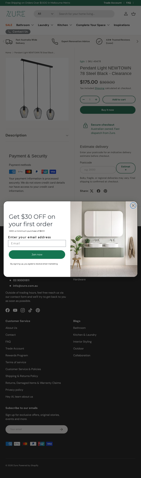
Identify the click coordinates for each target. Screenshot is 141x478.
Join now (37, 254)
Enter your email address (29, 237)
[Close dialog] (133, 205)
